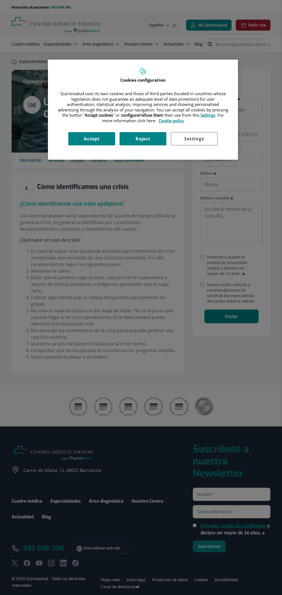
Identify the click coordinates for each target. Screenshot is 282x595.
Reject (142, 139)
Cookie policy (171, 120)
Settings (194, 139)
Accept (92, 139)
